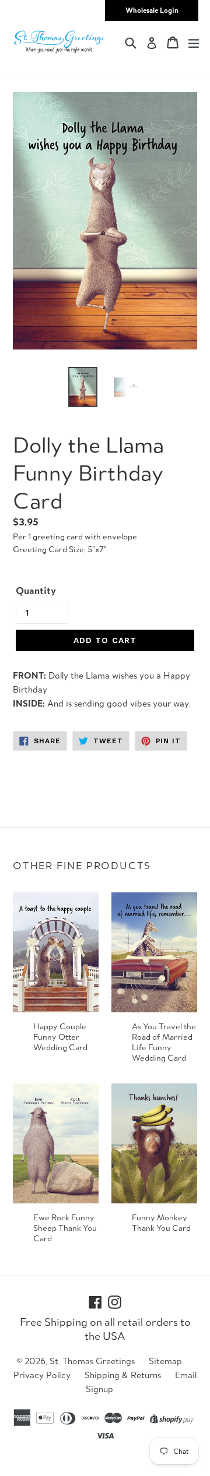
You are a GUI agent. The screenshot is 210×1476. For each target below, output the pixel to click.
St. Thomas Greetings (92, 1360)
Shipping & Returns (123, 1374)
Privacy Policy (42, 1374)
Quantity (36, 590)
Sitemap (165, 1360)
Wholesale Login (151, 10)
